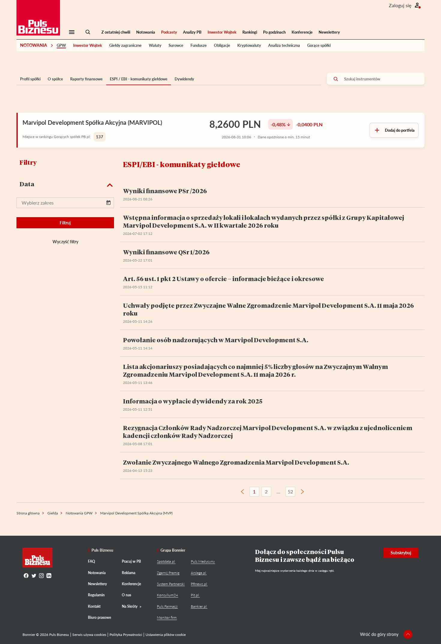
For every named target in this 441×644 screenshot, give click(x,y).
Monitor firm (167, 617)
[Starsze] (302, 491)
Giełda (52, 513)
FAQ (91, 561)
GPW (61, 45)
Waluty (155, 45)
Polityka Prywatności (126, 634)
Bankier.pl (199, 606)
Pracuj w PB (131, 561)
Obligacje (222, 45)
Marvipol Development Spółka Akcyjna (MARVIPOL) (92, 122)
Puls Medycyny (203, 561)
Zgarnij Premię (168, 573)
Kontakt (94, 606)
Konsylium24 (167, 595)
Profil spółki (30, 78)
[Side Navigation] (71, 32)
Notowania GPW (79, 513)
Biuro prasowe (99, 617)
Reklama (128, 573)
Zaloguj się (400, 5)
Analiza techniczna (284, 45)
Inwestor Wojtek (222, 32)
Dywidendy (184, 78)
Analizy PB (192, 32)
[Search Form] (88, 32)
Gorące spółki (319, 45)
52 (290, 491)
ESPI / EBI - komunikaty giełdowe (138, 78)
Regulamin (96, 595)
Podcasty (169, 32)
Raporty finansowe (86, 78)
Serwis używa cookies (89, 634)
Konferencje (302, 32)
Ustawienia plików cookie (166, 634)
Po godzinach (274, 32)
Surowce (176, 45)
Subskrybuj (401, 552)
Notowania (145, 32)
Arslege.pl (198, 573)
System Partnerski (170, 584)
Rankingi (249, 32)
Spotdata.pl (166, 561)
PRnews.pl (199, 584)
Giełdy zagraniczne (125, 45)
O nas (126, 595)
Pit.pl (195, 595)
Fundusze (198, 45)
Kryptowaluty (249, 45)
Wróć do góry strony (379, 634)
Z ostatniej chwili (115, 32)
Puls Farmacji (167, 606)
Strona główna (28, 513)
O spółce (55, 78)
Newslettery (329, 32)
